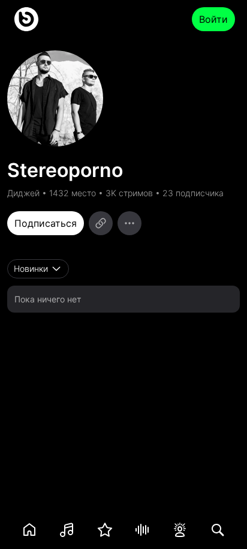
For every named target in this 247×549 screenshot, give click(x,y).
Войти (213, 19)
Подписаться (45, 223)
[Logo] (26, 19)
